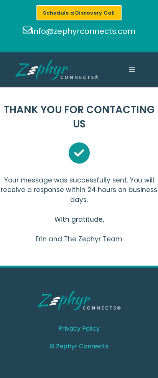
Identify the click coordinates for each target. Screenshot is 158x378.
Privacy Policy (79, 328)
